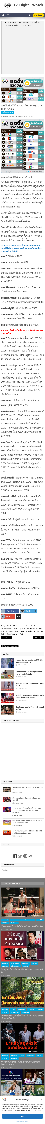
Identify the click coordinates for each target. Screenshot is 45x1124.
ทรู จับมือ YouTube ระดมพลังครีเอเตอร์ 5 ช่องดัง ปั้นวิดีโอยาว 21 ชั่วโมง (30, 696)
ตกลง (22, 1116)
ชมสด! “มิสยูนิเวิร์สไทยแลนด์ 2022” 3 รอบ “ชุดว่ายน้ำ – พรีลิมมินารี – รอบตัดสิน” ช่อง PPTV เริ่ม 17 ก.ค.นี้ (8, 637)
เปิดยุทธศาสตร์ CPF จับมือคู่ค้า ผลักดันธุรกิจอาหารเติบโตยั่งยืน (29, 673)
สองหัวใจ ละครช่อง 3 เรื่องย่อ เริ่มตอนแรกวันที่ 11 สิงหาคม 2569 (21, 1063)
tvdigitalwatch (6, 629)
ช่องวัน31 (34, 963)
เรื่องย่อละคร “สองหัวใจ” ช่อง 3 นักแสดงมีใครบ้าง (30, 708)
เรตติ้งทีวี (37, 631)
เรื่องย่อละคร (14, 923)
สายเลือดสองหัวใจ (10, 631)
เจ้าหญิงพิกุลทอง (21, 631)
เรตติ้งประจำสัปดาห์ (7, 112)
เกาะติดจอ (4, 923)
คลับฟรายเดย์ (15, 629)
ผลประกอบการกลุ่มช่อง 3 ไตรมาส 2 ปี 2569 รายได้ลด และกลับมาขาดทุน (27, 832)
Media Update (15, 963)
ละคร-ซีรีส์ (39, 920)
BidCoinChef (12, 626)
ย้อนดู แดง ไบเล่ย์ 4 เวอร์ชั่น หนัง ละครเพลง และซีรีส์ (27, 799)
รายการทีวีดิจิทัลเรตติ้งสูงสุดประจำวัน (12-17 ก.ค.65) (39, 637)
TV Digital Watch (22, 116)
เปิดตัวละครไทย (15, 1012)
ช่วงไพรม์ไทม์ (24, 920)
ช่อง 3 (32, 920)
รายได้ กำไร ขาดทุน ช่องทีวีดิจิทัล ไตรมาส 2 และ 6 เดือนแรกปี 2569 (27, 821)
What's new (14, 920)
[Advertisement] (22, 50)
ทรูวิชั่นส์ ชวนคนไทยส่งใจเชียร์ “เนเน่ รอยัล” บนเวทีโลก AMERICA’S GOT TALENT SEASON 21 (27, 810)
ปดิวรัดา (32, 629)
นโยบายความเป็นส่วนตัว (22, 1121)
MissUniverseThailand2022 (26, 626)
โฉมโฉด (14, 634)
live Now (37, 15)
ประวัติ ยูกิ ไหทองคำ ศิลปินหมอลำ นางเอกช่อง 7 (30, 684)
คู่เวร (21, 629)
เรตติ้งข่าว (31, 631)
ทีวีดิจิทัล (26, 629)
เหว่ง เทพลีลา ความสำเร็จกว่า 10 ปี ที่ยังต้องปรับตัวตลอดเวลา (29, 661)
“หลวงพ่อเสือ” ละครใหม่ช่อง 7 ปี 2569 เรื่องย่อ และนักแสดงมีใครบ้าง (22, 1017)
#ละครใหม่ (5, 920)
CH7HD (13, 1009)
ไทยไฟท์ (20, 634)
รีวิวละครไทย (31, 1009)
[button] (42, 1100)
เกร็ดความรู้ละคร (15, 966)
